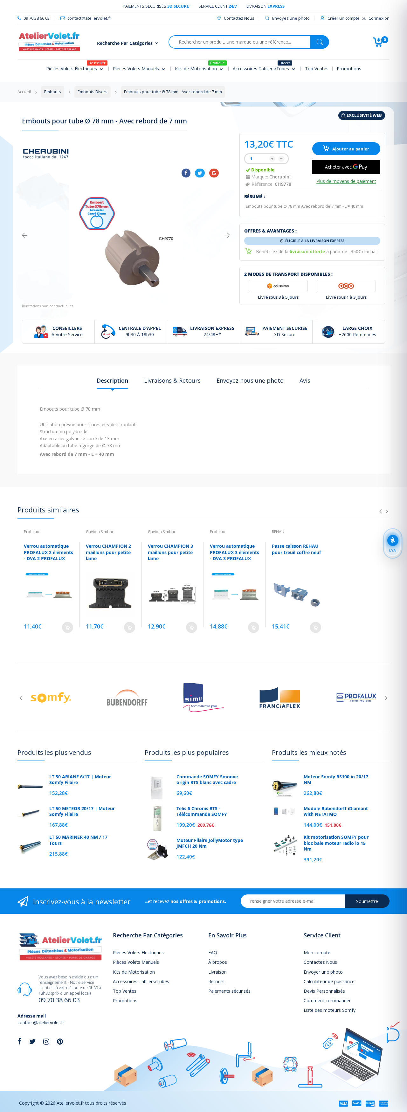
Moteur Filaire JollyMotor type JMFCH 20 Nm (209, 843)
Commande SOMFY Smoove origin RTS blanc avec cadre (207, 779)
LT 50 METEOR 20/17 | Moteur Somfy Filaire (82, 811)
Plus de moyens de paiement (346, 181)
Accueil (24, 91)
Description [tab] (112, 380)
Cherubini (280, 177)
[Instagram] (46, 1041)
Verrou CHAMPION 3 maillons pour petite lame (170, 552)
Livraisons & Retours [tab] (172, 380)
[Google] (214, 173)
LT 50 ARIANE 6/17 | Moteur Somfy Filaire (80, 779)
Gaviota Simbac (100, 531)
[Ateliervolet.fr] (49, 41)
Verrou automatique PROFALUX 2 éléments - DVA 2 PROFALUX (48, 552)
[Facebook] (186, 173)
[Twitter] (200, 173)
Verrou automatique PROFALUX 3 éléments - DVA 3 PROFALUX (234, 552)
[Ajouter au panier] (67, 627)
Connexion (379, 18)
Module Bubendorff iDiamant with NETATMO (336, 811)
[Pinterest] (60, 1041)
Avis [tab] (305, 380)
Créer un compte (344, 18)
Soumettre (367, 901)
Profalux (31, 531)
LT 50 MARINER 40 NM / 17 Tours (78, 840)
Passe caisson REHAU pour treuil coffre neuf (296, 549)
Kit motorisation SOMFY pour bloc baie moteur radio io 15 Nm (336, 842)
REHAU (278, 531)
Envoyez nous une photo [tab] (250, 380)
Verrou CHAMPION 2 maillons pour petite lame (108, 552)
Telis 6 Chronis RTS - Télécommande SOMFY (201, 811)
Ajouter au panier (350, 149)
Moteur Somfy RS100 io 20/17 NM (336, 779)
